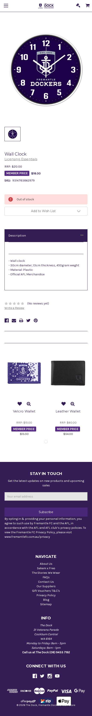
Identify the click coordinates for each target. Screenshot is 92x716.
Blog (46, 600)
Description (17, 235)
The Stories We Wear (46, 573)
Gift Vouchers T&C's (46, 591)
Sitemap (46, 604)
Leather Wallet (68, 411)
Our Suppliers (46, 586)
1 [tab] (45, 441)
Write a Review (14, 308)
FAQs (46, 577)
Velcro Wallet (24, 411)
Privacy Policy (46, 595)
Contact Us (46, 582)
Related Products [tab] (17, 337)
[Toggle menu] (6, 6)
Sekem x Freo (46, 568)
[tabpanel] (24, 394)
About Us (46, 564)
